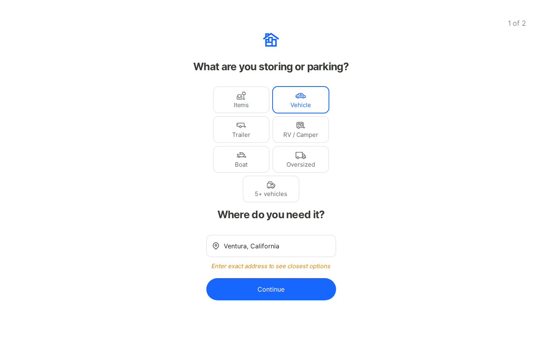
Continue (271, 289)
